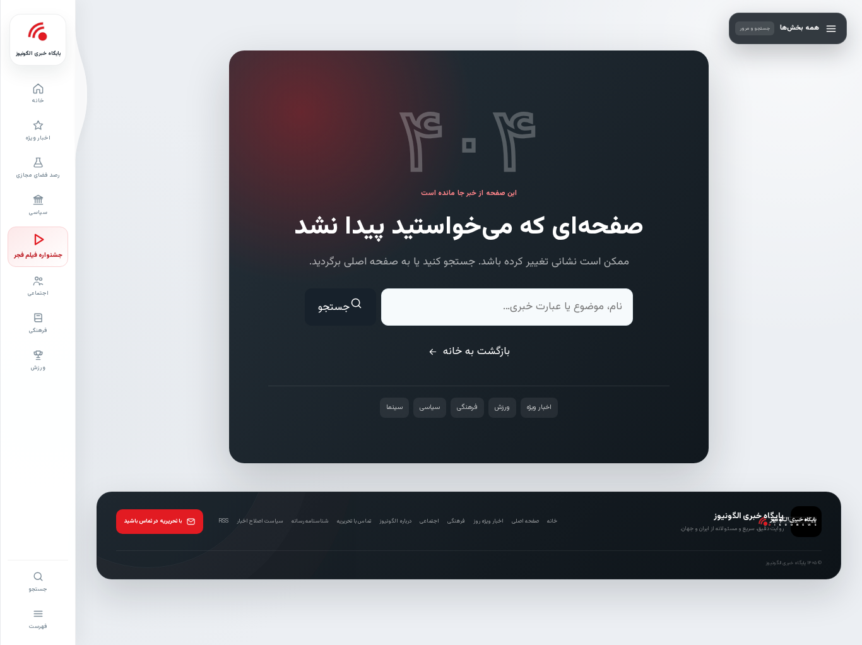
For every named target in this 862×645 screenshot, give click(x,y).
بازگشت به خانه (476, 351)
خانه (552, 521)
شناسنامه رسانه (310, 521)
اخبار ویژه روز (488, 521)
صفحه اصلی (525, 521)
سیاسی (430, 407)
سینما (394, 407)
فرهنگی (467, 407)
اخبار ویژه (539, 407)
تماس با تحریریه (354, 521)
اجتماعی (429, 521)
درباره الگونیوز (395, 521)
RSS (223, 521)
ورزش (502, 407)
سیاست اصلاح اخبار (260, 521)
